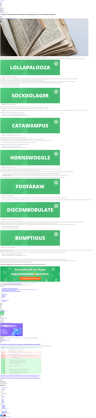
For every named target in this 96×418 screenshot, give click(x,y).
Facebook (3, 322)
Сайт (1, 322)
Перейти (1, 338)
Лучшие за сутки (2, 383)
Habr (4, 417)
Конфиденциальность (4, 408)
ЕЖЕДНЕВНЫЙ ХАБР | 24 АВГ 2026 (5, 340)
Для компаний (3, 406)
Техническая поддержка (8, 416)
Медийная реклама (4, 411)
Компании (3, 401)
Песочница (3, 402)
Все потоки (3, 0)
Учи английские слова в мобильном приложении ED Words (9, 288)
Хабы (2, 400)
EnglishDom (1, 12)
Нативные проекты (4, 412)
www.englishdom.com (4, 387)
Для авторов (3, 405)
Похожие (6, 383)
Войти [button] (1, 4)
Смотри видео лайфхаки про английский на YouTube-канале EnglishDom (11, 291)
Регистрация (3, 396)
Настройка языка (2, 416)
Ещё (2, 380)
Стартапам (3, 413)
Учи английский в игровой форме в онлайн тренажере (9, 290)
